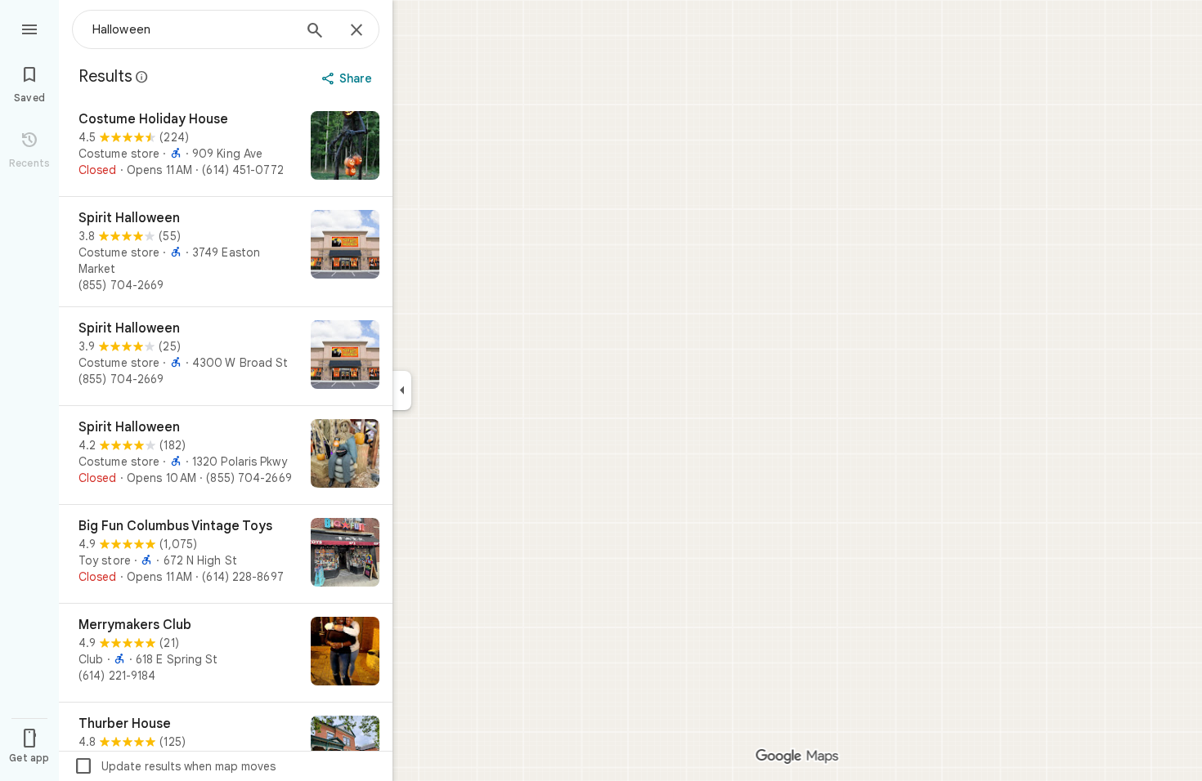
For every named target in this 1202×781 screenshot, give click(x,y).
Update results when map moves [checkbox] (175, 766)
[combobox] (192, 29)
